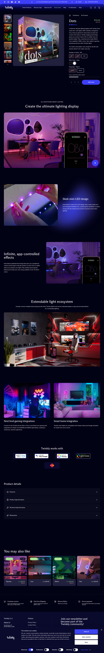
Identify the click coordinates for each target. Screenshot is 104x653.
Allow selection (86, 637)
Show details (84, 649)
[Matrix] (64, 567)
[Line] (39, 567)
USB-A (72, 70)
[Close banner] (101, 629)
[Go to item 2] (8, 36)
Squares (8, 581)
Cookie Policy (32, 625)
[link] (27, 400)
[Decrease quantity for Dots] (71, 82)
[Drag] (52, 339)
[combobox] (80, 2)
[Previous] (32, 2)
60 (71, 56)
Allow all (86, 631)
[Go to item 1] (8, 27)
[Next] (72, 2)
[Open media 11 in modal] (38, 40)
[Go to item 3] (8, 46)
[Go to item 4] (8, 55)
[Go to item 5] (8, 64)
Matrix (57, 581)
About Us (7, 622)
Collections (76, 15)
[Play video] (52, 140)
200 (78, 56)
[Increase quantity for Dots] (79, 82)
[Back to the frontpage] (70, 15)
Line (31, 581)
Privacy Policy (32, 622)
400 (84, 56)
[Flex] (88, 567)
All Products (84, 15)
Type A (80, 70)
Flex (80, 581)
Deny (86, 642)
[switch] (46, 649)
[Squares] (15, 567)
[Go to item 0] (8, 18)
